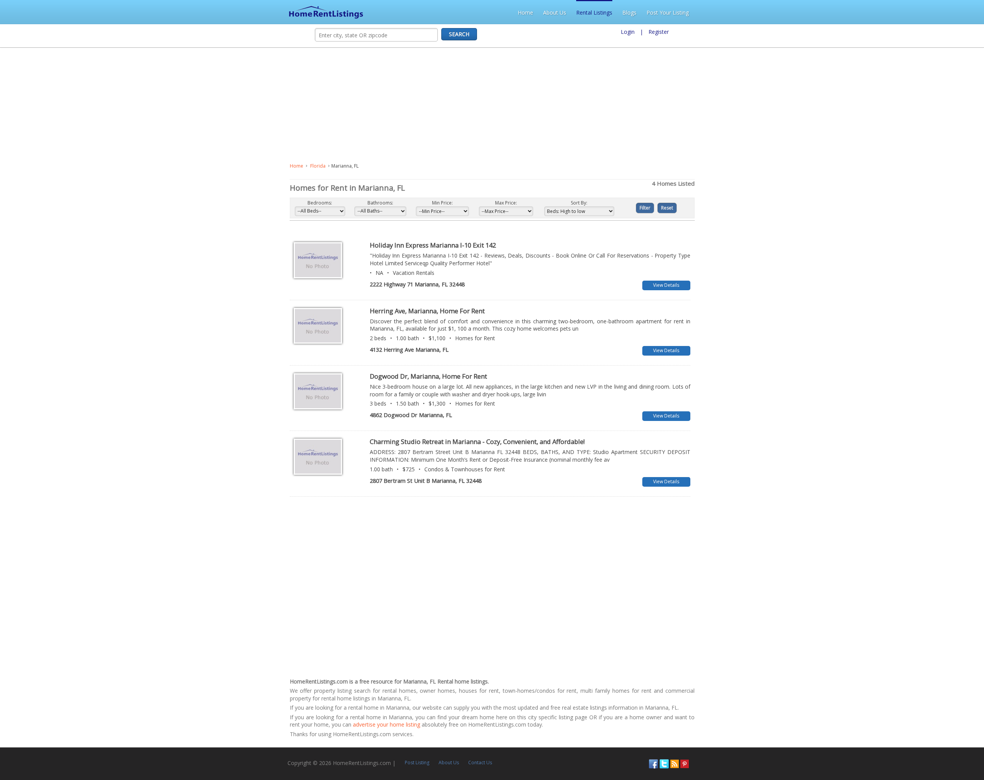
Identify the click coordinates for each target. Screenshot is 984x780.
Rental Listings (882, 12)
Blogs (917, 12)
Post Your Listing (955, 12)
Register (658, 31)
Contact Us (198, 717)
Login (628, 31)
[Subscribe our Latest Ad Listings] (956, 718)
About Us (842, 12)
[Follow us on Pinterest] (966, 718)
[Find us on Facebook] (935, 718)
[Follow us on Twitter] (946, 718)
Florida (28, 166)
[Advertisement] (202, 105)
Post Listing (135, 717)
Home (813, 12)
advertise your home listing (492, 679)
